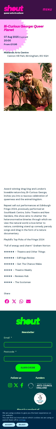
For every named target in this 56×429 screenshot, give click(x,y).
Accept (9, 425)
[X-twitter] (16, 385)
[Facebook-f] (22, 385)
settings (22, 420)
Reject (22, 425)
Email (7, 337)
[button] (7, 301)
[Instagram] (10, 385)
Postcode (9, 351)
